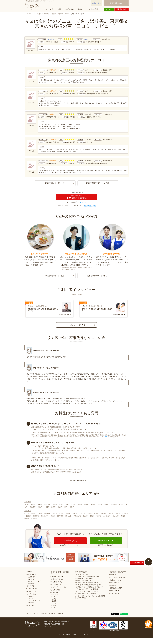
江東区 (73, 505)
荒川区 (33, 505)
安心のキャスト (56, 584)
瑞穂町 (92, 516)
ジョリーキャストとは (58, 587)
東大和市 (60, 516)
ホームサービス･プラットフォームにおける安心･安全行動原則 (90, 597)
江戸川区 (47, 505)
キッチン (55, 594)
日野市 (117, 514)
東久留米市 (44, 516)
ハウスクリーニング (34, 581)
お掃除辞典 (54, 592)
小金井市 (103, 514)
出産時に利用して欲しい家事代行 (86, 593)
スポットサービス (33, 588)
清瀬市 (53, 516)
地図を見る (48, 626)
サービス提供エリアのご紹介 (42, 14)
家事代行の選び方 (81, 572)
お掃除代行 (31, 577)
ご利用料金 (30, 586)
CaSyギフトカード (57, 576)
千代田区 (32, 507)
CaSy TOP (28, 14)
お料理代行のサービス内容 (55, 276)
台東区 (121, 505)
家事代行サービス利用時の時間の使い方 (88, 585)
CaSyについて (115, 583)
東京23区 (60, 14)
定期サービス (31, 591)
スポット (87, 39)
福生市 (85, 516)
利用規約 (44, 613)
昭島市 (96, 514)
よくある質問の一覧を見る (76, 480)
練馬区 (53, 507)
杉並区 (100, 505)
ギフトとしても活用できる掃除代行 (87, 589)
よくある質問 (93, 9)
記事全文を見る (64, 314)
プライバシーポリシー (32, 613)
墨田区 (106, 505)
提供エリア (81, 9)
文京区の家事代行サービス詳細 (97, 183)
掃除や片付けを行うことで (84, 580)
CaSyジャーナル (115, 580)
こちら (105, 437)
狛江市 (26, 514)
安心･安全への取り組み (118, 577)
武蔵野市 (47, 514)
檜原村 (26, 518)
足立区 (26, 505)
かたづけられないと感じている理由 (87, 591)
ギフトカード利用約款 (56, 613)
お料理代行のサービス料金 (97, 276)
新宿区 (93, 505)
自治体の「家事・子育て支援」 (60, 573)
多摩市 (75, 514)
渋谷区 (86, 505)
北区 (67, 505)
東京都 (54, 14)
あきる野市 (106, 516)
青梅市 (123, 516)
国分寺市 (125, 514)
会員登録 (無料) (70, 540)
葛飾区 (61, 505)
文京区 (67, 14)
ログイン (109, 9)
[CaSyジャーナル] (49, 557)
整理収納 (31, 583)
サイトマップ (114, 593)
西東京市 (36, 516)
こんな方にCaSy (56, 582)
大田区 (55, 505)
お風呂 (54, 599)
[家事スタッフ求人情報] (103, 557)
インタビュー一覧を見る (76, 325)
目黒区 (72, 507)
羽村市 (98, 516)
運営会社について (116, 585)
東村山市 (68, 516)
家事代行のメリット (82, 574)
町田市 (61, 514)
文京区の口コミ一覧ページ (55, 183)
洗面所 (54, 601)
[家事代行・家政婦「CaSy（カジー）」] (32, 6)
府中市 (55, 514)
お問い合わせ (96, 3)
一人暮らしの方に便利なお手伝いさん (87, 576)
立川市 (89, 514)
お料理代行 (51, 39)
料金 (59, 9)
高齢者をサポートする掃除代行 (85, 578)
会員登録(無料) (121, 9)
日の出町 (116, 516)
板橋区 (40, 505)
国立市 (28, 516)
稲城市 (68, 514)
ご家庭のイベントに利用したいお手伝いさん (89, 587)
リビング (55, 603)
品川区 (80, 505)
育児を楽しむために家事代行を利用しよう (89, 583)
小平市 (111, 514)
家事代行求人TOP (90, 205)
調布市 (33, 514)
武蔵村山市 (77, 516)
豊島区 (40, 507)
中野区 (46, 507)
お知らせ (113, 574)
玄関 (53, 607)
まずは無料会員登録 (76, 197)
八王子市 (82, 514)
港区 (65, 507)
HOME (29, 572)
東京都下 (27, 511)
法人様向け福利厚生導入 (118, 572)
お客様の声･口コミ (57, 579)
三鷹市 (40, 514)
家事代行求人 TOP (116, 3)
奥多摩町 (34, 518)
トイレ (54, 597)
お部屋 (54, 605)
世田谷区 (114, 505)
